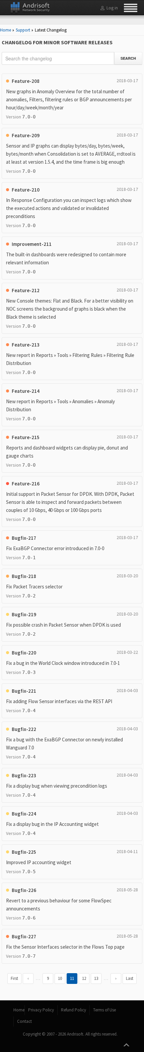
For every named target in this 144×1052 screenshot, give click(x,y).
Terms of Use (104, 1010)
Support (23, 30)
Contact (24, 1021)
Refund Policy (73, 1010)
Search (128, 58)
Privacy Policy (41, 1010)
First (14, 978)
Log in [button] (112, 8)
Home (5, 30)
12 (84, 978)
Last (129, 978)
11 (72, 978)
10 (60, 978)
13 (96, 978)
